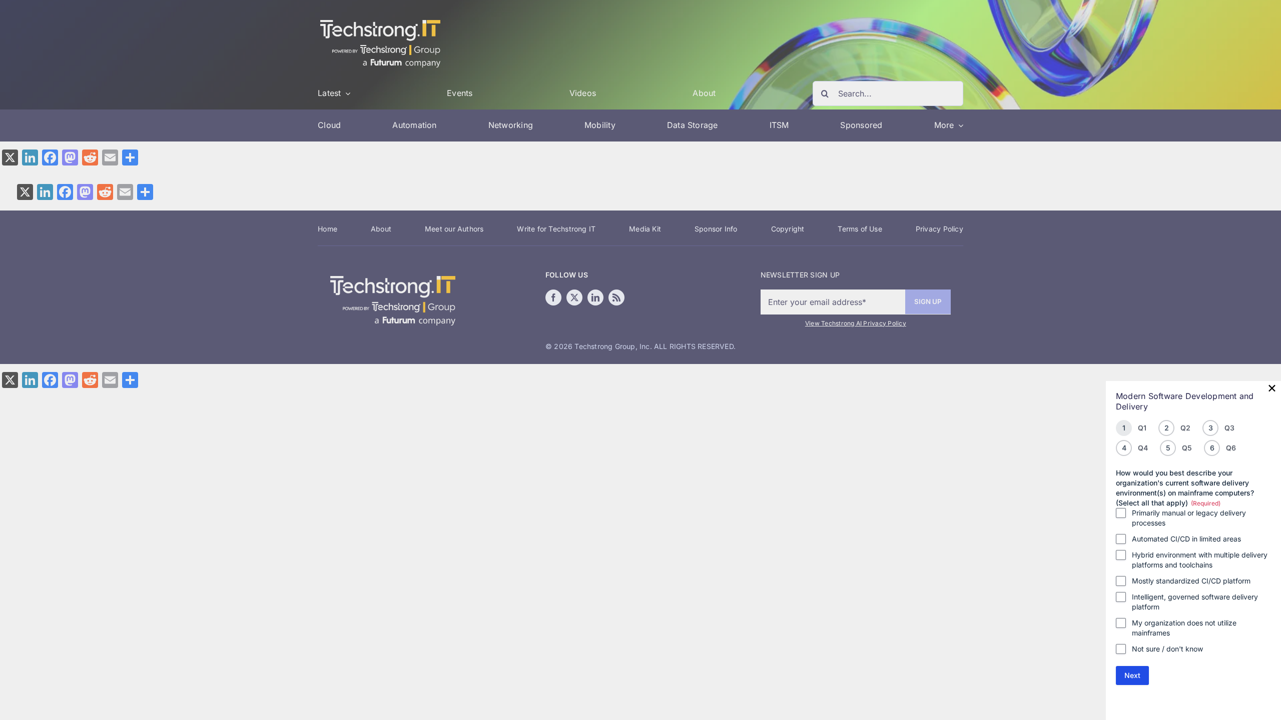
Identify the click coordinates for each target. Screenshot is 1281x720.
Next (1132, 675)
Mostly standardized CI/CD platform (1191, 580)
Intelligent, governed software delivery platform (1195, 601)
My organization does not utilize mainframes (1184, 627)
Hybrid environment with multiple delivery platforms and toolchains (1199, 559)
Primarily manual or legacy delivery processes (1189, 517)
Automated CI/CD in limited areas (1186, 538)
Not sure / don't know (1167, 648)
